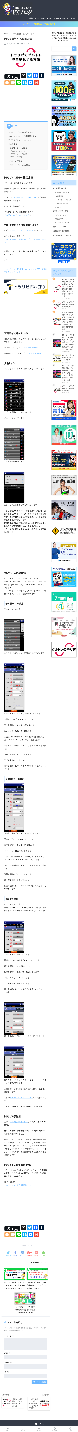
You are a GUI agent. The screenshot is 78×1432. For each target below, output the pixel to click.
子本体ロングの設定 (17, 151)
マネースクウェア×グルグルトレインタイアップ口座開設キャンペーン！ (25, 270)
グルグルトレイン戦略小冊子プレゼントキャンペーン (25, 241)
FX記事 (39, 1430)
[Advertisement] (26, 103)
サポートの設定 (16, 157)
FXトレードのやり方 (62, 192)
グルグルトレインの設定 (17, 148)
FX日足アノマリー (61, 215)
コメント (9, 1336)
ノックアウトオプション (63, 200)
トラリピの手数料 (15, 161)
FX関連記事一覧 (60, 188)
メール (8, 1363)
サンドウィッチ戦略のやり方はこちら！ (39, 24)
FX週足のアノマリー (62, 219)
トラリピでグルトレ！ (19, 1122)
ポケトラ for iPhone (31, 348)
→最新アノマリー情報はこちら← (40, 18)
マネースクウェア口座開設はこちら (18, 1185)
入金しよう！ (13, 144)
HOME (40, 1423)
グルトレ (44, 1262)
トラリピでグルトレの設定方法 (20, 132)
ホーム (7, 1430)
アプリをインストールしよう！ (20, 140)
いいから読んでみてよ (62, 235)
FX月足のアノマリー (62, 222)
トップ (70, 1430)
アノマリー (54, 1430)
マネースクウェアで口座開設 (21, 230)
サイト (7, 1372)
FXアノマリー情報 (60, 211)
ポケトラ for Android (33, 353)
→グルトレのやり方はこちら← (64, 18)
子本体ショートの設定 (19, 154)
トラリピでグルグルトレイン (21, 1098)
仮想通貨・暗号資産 (61, 231)
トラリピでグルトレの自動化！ (20, 165)
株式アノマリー (59, 227)
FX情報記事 (59, 196)
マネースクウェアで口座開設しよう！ (23, 136)
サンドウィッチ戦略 (62, 203)
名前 (7, 1353)
